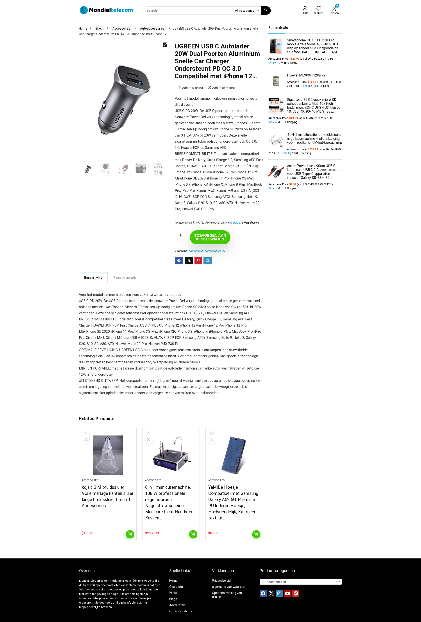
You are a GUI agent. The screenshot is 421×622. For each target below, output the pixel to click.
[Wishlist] (318, 9)
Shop (99, 28)
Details (236, 222)
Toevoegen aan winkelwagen (210, 237)
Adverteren (177, 605)
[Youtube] (287, 593)
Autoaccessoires (152, 28)
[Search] (266, 10)
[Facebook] (263, 593)
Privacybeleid (221, 580)
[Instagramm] (279, 593)
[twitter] (271, 593)
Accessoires (121, 28)
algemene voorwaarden (228, 586)
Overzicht (176, 586)
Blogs (173, 599)
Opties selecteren (256, 534)
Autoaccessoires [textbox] (299, 582)
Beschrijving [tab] (93, 277)
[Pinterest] (295, 593)
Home (83, 28)
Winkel (173, 593)
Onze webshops (180, 611)
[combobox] (301, 582)
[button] (165, 45)
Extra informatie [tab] (125, 277)
